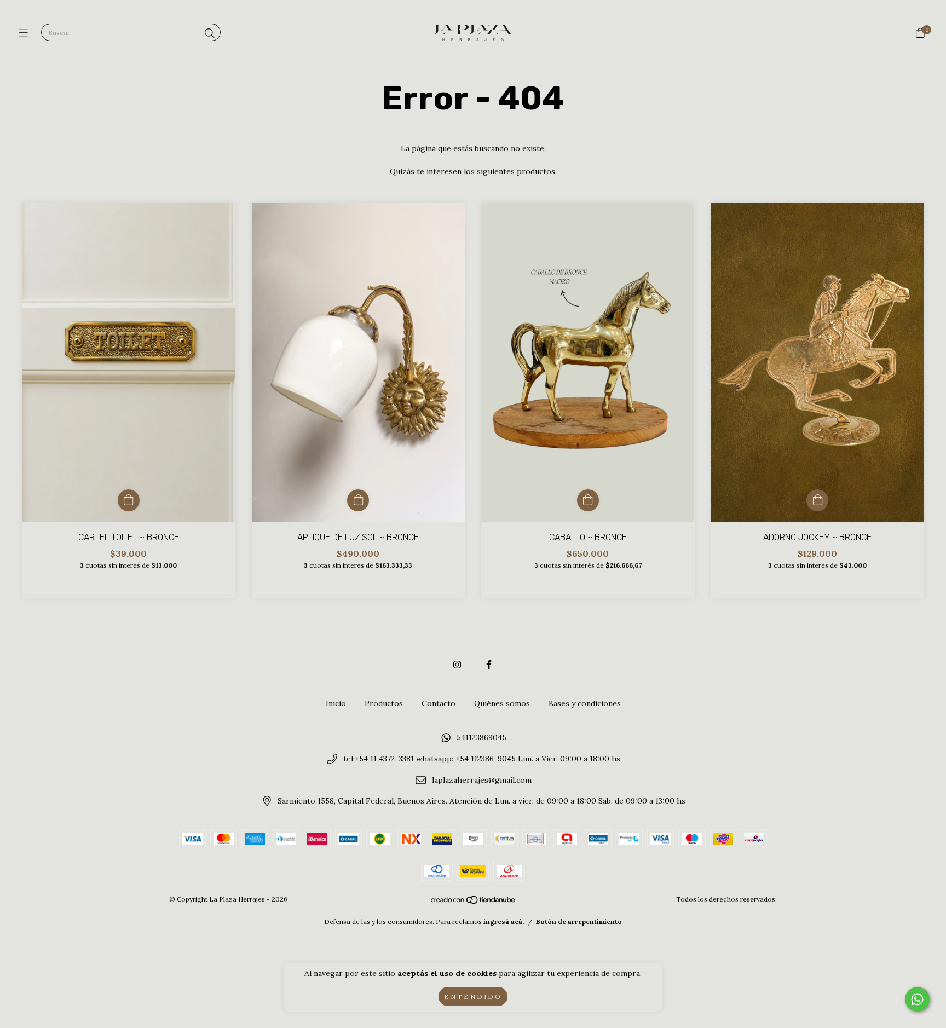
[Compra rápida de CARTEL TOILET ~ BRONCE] (129, 500)
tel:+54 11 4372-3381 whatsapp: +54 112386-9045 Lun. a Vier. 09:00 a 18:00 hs (481, 759)
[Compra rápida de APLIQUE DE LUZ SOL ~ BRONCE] (358, 500)
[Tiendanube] (473, 902)
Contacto (438, 703)
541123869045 (481, 738)
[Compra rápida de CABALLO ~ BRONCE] (588, 500)
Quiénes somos (502, 703)
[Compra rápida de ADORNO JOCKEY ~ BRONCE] (817, 500)
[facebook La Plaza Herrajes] (489, 664)
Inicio (336, 703)
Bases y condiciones (585, 703)
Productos (384, 703)
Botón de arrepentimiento (579, 921)
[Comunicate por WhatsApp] (917, 999)
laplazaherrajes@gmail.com (482, 780)
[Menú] (26, 33)
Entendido (473, 996)
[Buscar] (209, 34)
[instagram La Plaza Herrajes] (457, 664)
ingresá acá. (503, 921)
